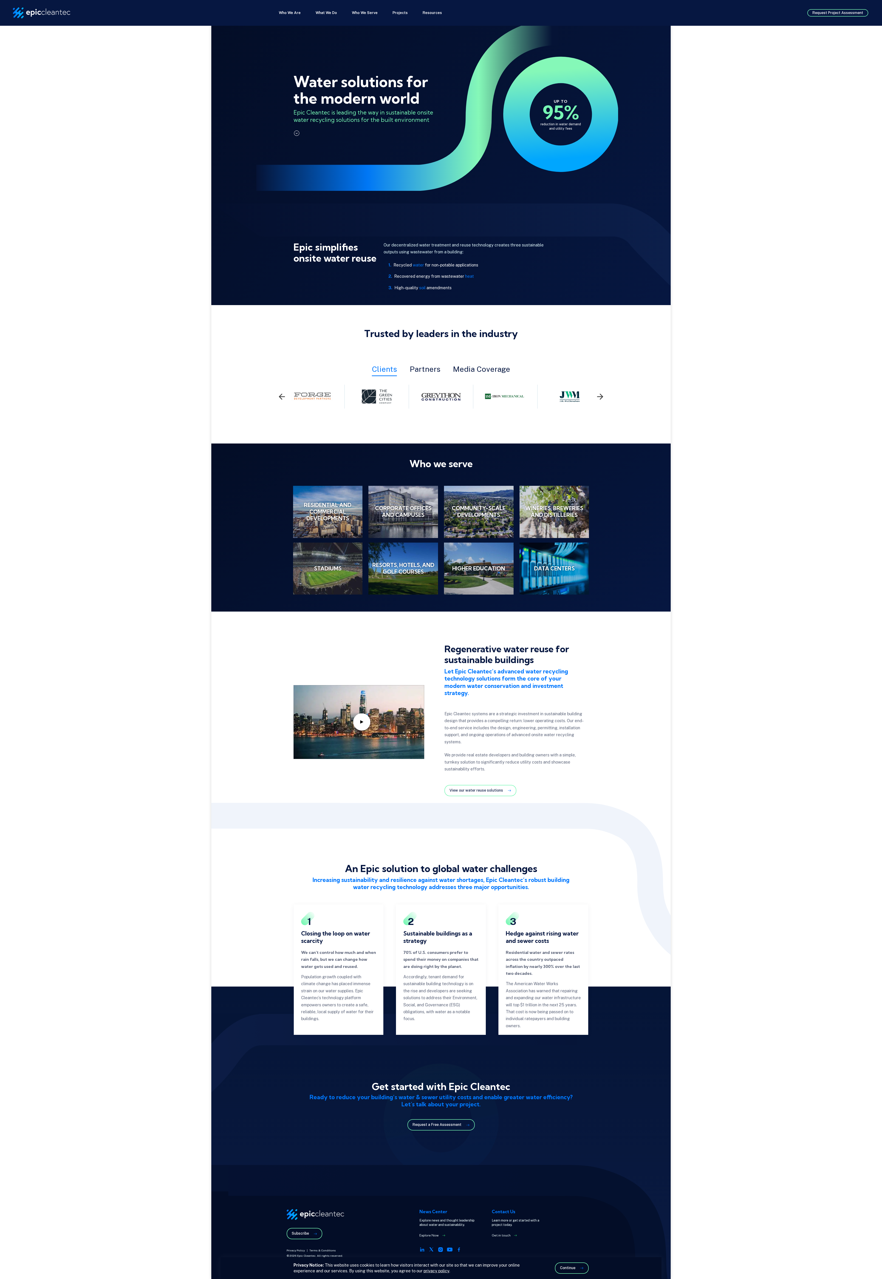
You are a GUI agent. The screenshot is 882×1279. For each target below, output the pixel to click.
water (418, 265)
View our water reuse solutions (476, 790)
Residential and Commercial (327, 512)
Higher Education (478, 569)
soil (422, 287)
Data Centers (554, 569)
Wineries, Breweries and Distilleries (554, 512)
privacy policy (436, 1270)
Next (600, 396)
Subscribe (300, 1233)
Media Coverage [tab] (481, 369)
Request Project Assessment (837, 13)
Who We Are (290, 13)
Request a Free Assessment (437, 1124)
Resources (432, 13)
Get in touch (501, 1235)
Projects (400, 13)
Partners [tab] (425, 369)
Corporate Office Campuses (403, 512)
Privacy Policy (296, 1250)
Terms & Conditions (322, 1250)
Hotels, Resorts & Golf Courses (403, 569)
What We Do (326, 13)
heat (469, 276)
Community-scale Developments (478, 512)
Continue (567, 1268)
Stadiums (327, 569)
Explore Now (429, 1235)
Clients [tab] (384, 369)
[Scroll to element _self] (297, 133)
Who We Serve (365, 13)
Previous (281, 396)
